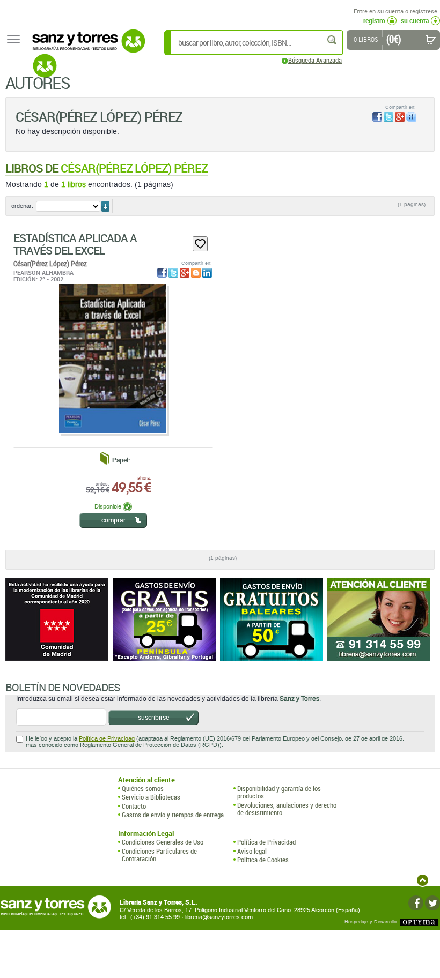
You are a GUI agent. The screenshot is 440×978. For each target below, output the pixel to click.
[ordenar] (105, 206)
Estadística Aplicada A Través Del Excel (75, 244)
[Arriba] (422, 880)
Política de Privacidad (107, 738)
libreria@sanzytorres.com (219, 917)
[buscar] (332, 40)
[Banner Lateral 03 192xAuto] (381, 619)
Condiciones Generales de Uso (162, 842)
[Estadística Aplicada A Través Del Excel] (112, 358)
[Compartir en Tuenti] (411, 117)
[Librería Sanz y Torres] (86, 46)
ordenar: (22, 206)
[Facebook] (415, 902)
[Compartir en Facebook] (377, 117)
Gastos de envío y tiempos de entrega (173, 814)
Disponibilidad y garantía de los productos (279, 792)
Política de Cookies (263, 859)
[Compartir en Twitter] (388, 117)
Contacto (134, 806)
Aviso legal (252, 851)
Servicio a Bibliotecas (151, 797)
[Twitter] (432, 902)
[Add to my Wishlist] (200, 243)
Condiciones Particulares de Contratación (159, 855)
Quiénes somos (143, 788)
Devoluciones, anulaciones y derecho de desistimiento (286, 809)
